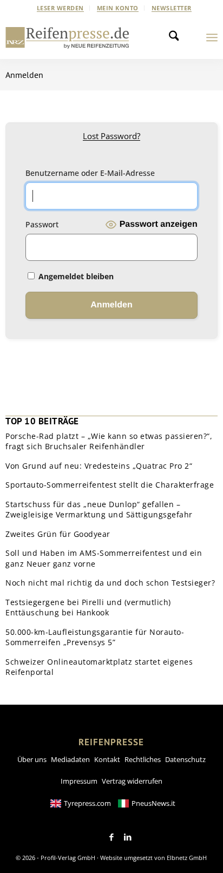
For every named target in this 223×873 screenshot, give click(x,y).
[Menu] (212, 37)
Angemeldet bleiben (75, 276)
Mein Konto (118, 8)
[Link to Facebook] (111, 837)
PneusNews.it (153, 803)
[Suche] (177, 37)
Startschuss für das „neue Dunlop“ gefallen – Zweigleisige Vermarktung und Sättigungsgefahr (99, 509)
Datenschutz (185, 759)
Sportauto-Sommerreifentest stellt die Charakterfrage (109, 485)
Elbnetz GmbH (187, 858)
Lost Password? (111, 135)
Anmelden (24, 74)
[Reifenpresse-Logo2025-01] (67, 37)
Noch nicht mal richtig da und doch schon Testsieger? (110, 582)
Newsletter (172, 8)
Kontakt (107, 759)
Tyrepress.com (87, 803)
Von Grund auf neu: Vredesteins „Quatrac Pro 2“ (98, 466)
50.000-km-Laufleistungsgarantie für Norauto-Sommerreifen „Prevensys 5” (94, 637)
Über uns (32, 759)
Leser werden (60, 8)
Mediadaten (70, 759)
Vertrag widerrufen (132, 781)
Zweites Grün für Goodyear (57, 534)
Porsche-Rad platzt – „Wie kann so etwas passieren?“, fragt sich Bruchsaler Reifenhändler (108, 441)
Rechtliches (142, 759)
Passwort (41, 224)
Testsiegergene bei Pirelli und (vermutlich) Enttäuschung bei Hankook (88, 607)
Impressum (79, 781)
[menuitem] (60, 8)
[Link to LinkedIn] (128, 837)
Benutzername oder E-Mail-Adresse (90, 173)
